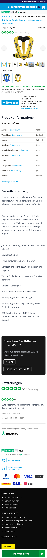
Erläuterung (15, 130)
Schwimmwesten (12, 501)
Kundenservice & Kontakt (15, 517)
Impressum (10, 531)
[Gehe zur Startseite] (25, 7)
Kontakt (8, 546)
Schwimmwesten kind (14, 497)
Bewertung (23, 32)
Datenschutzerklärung (14, 524)
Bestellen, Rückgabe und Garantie (19, 521)
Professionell (10, 508)
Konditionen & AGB (13, 527)
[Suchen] (8, 7)
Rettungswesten (12, 504)
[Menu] (3, 6)
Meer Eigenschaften (10, 181)
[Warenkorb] (43, 6)
